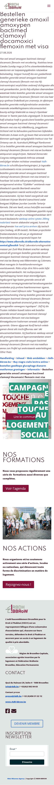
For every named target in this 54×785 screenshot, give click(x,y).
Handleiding (7, 358)
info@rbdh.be (12, 686)
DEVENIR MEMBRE (27, 724)
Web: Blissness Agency (15, 779)
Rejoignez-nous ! (18, 584)
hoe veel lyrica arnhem (26, 226)
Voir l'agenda (16, 488)
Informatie (33, 369)
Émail (12, 749)
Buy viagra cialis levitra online (30, 361)
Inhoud (20, 358)
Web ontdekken (36, 358)
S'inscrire (27, 762)
